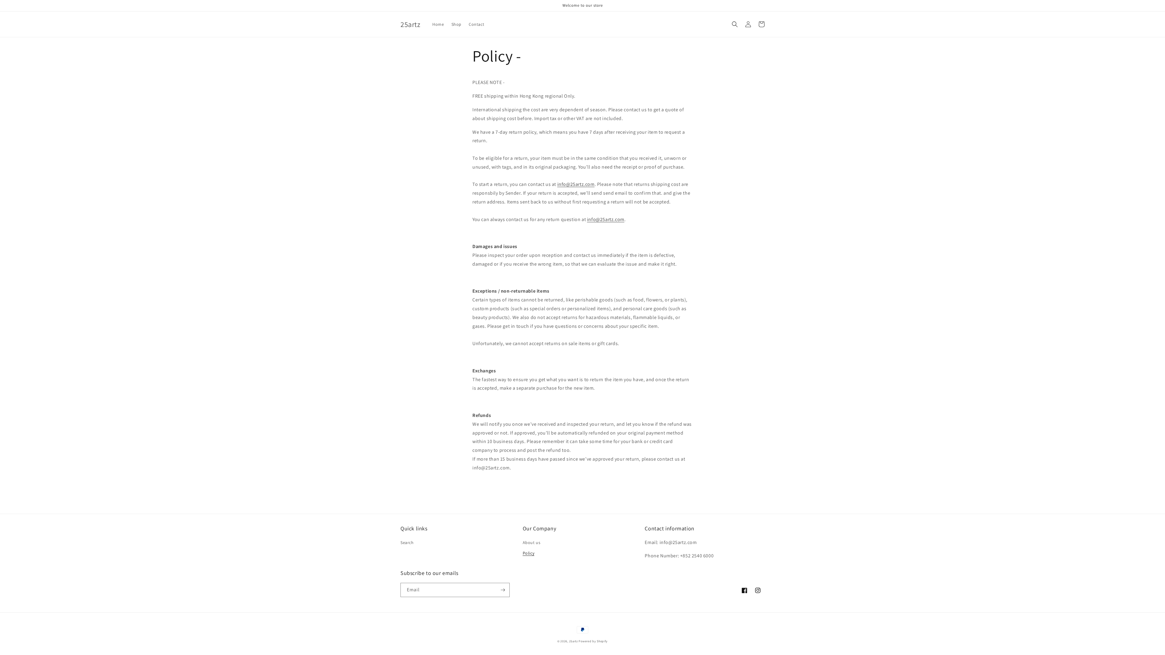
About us (532, 542)
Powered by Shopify (593, 641)
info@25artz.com (576, 184)
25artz (573, 641)
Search (407, 542)
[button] (734, 24)
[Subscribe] (502, 590)
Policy (529, 553)
